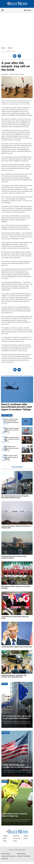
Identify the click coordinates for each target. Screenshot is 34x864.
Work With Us (21, 853)
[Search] (25, 10)
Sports (26, 838)
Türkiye (5, 836)
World (10, 48)
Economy (16, 836)
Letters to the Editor (23, 856)
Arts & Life (16, 838)
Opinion (26, 836)
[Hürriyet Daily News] (17, 4)
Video (5, 841)
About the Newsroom (8, 856)
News (3, 48)
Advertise (4, 858)
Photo (15, 841)
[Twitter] (19, 56)
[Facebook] (14, 56)
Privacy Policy (5, 853)
